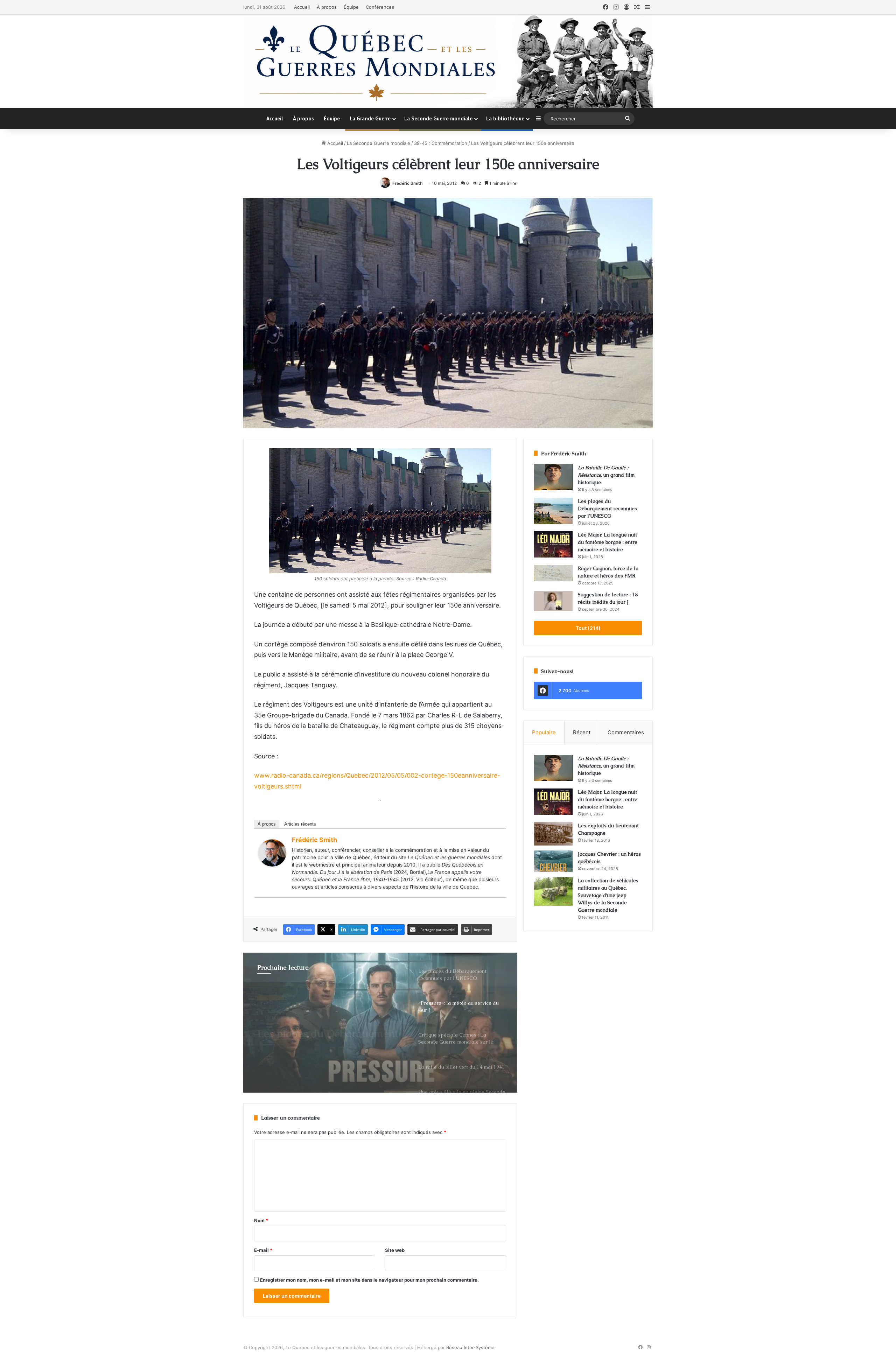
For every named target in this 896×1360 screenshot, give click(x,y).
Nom (261, 1220)
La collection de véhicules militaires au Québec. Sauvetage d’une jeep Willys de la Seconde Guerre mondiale (608, 895)
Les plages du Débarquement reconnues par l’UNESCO (607, 508)
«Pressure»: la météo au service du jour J (314, 1025)
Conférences (380, 7)
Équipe (351, 7)
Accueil (302, 7)
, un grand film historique (606, 474)
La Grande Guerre (370, 118)
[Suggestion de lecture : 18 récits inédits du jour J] (553, 601)
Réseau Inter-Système (470, 1347)
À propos (327, 7)
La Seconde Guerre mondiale (438, 118)
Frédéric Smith (407, 183)
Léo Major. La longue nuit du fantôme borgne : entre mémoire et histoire (607, 542)
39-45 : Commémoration (440, 143)
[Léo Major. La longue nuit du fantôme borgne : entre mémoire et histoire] (553, 544)
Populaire (544, 732)
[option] (380, 1023)
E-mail (263, 1250)
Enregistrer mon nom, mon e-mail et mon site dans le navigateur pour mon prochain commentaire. (369, 1280)
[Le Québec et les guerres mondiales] (448, 61)
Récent (581, 732)
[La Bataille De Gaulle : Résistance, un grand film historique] (553, 477)
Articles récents (300, 824)
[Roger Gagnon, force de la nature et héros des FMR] (553, 573)
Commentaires (626, 732)
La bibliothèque (505, 118)
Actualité (270, 995)
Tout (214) (588, 628)
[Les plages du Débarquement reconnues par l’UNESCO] (553, 511)
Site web (395, 1250)
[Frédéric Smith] (272, 864)
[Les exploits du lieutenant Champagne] (553, 834)
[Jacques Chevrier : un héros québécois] (553, 861)
